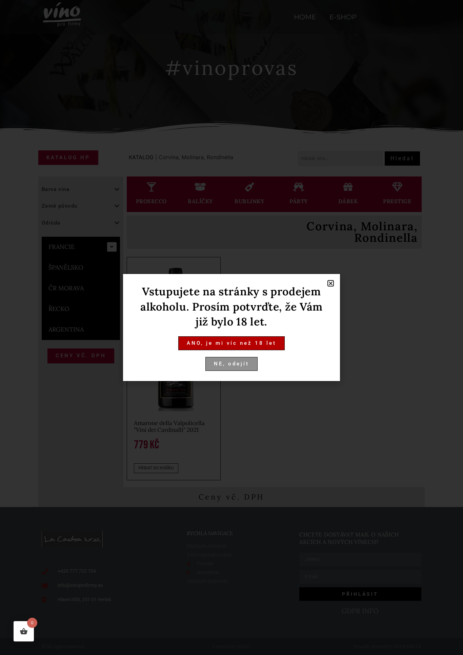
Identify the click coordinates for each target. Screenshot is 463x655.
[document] (231, 327)
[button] (330, 283)
